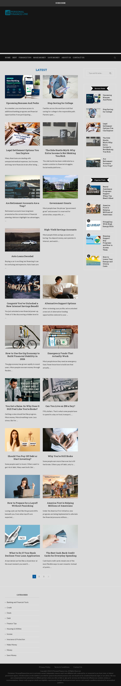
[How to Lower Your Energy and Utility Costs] (93, 260)
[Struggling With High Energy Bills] (93, 225)
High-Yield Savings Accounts (60, 229)
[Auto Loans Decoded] (22, 240)
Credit (9, 607)
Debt (14, 57)
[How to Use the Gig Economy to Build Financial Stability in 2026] (22, 337)
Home (7, 57)
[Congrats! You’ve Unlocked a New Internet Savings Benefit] (22, 287)
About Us (66, 57)
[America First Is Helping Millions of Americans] (60, 486)
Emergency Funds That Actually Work (60, 355)
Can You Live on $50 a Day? (60, 406)
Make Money (39, 57)
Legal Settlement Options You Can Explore (22, 151)
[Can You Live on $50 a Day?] (60, 389)
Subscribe (60, 3)
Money (9, 650)
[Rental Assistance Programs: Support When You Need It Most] (93, 190)
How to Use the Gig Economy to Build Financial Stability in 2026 (22, 356)
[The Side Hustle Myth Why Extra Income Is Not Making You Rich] (60, 134)
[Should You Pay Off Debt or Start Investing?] (22, 439)
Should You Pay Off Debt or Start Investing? (22, 457)
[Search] (115, 57)
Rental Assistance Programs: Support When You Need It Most (108, 192)
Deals (9, 613)
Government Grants (60, 203)
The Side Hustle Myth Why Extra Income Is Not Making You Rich (60, 153)
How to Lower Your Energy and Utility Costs (108, 261)
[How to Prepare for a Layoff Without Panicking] (22, 486)
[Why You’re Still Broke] (60, 439)
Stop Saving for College (60, 103)
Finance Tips (25, 57)
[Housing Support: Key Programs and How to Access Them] (93, 239)
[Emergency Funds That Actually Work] (60, 337)
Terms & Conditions (61, 667)
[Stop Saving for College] (60, 86)
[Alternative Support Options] (60, 287)
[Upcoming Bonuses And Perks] (22, 86)
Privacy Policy (44, 667)
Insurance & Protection (16, 639)
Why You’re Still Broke (60, 456)
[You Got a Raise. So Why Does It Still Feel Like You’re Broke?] (22, 389)
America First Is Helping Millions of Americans (60, 504)
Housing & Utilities (14, 629)
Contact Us (78, 57)
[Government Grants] (60, 186)
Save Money (54, 57)
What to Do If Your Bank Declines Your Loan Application (22, 554)
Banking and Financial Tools (17, 602)
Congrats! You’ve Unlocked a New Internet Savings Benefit (22, 305)
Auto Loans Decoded (22, 256)
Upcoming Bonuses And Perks (22, 103)
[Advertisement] (60, 36)
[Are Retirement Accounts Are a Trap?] (22, 186)
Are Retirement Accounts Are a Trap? (22, 204)
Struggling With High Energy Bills (108, 224)
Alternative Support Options (60, 303)
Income (9, 634)
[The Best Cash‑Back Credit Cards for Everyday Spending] (60, 536)
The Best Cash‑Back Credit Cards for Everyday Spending (60, 554)
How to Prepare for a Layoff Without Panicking (22, 504)
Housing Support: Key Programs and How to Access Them (107, 243)
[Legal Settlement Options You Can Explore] (22, 134)
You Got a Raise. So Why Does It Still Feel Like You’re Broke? (22, 407)
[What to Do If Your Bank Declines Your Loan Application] (22, 536)
